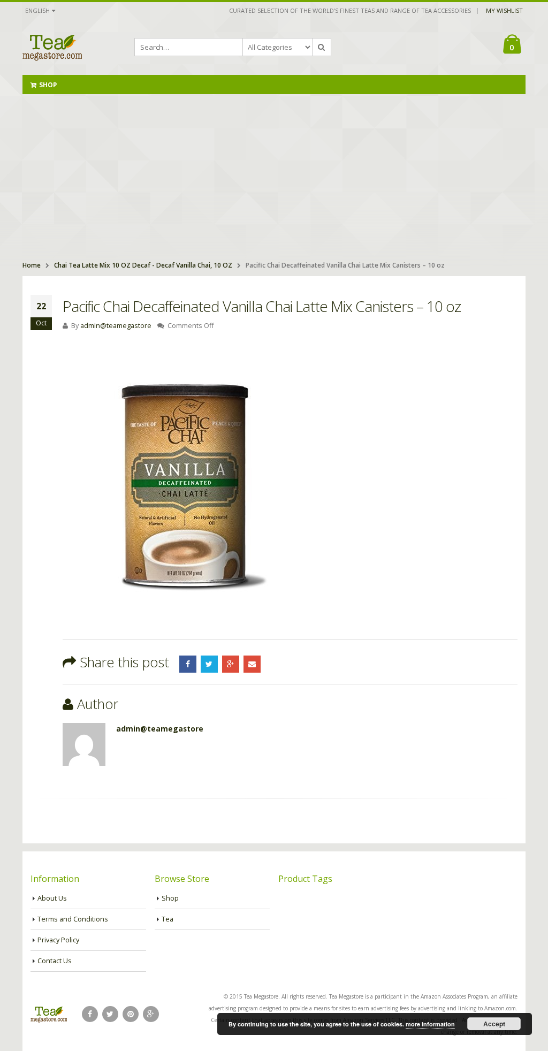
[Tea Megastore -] (52, 47)
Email (252, 664)
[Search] (322, 47)
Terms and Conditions (72, 919)
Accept (494, 1024)
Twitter (209, 664)
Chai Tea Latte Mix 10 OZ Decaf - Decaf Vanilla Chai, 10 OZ (143, 265)
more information (430, 1024)
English (37, 10)
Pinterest (131, 1014)
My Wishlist (504, 10)
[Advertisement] (274, 174)
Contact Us (54, 960)
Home (31, 265)
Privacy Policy (58, 940)
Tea (167, 919)
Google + (230, 664)
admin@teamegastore (115, 325)
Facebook (187, 664)
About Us (52, 898)
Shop (48, 84)
